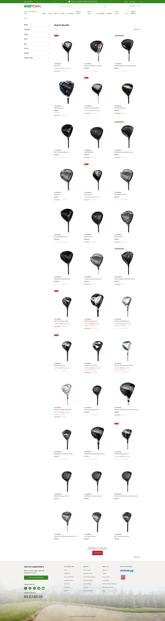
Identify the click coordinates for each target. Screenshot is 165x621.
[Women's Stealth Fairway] (127, 304)
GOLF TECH (89, 13)
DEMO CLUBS (117, 13)
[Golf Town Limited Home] (32, 6)
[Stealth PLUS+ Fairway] (97, 348)
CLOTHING (70, 14)
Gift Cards (132, 1)
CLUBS (50, 14)
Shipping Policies (68, 580)
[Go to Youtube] (38, 588)
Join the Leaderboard (36, 578)
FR (140, 1)
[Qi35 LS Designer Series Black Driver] (127, 262)
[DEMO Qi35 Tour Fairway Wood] (67, 437)
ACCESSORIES (101, 14)
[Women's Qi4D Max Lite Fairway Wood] (127, 479)
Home (25, 18)
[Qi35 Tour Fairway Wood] (127, 519)
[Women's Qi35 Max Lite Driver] (97, 262)
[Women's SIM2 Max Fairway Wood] (97, 437)
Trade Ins (85, 587)
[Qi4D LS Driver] (97, 219)
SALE (126, 14)
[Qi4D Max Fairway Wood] (67, 479)
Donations (67, 587)
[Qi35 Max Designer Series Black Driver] (127, 49)
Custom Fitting (87, 584)
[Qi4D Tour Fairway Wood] (97, 392)
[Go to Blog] (47, 588)
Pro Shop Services (88, 580)
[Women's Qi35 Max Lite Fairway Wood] (67, 519)
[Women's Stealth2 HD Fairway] (67, 392)
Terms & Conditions (108, 587)
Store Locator (87, 570)
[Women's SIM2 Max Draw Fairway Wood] (127, 392)
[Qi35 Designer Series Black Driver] (127, 135)
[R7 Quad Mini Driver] (127, 91)
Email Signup (29, 1)
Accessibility (106, 580)
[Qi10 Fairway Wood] (67, 348)
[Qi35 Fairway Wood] (97, 519)
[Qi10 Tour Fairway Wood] (67, 304)
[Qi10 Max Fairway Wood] (127, 437)
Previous (54, 1)
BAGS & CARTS (78, 13)
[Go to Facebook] (25, 588)
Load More (97, 553)
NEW (43, 14)
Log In (126, 1)
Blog (104, 591)
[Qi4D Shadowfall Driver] (67, 219)
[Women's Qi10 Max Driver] (97, 91)
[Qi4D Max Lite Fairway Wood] (97, 479)
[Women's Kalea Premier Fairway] (127, 348)
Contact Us (67, 574)
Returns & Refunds (69, 577)
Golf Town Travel (87, 574)
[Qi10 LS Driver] (97, 177)
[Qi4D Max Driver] (97, 135)
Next (111, 1)
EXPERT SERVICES (133, 13)
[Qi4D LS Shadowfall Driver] (67, 135)
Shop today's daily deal (82, 1)
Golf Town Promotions (89, 577)
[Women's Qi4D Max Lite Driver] (97, 49)
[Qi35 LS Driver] (127, 219)
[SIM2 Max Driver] (67, 91)
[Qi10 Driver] (67, 49)
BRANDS (109, 14)
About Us (105, 570)
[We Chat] (43, 588)
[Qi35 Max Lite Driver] (127, 177)
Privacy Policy (106, 577)
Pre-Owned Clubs (87, 591)
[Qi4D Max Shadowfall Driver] (67, 262)
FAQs (65, 570)
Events (66, 591)
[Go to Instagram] (34, 588)
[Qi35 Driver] (67, 177)
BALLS (56, 14)
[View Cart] (139, 6)
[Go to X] (30, 588)
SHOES (63, 14)
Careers (104, 574)
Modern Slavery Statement (110, 584)
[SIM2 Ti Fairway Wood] (97, 304)
